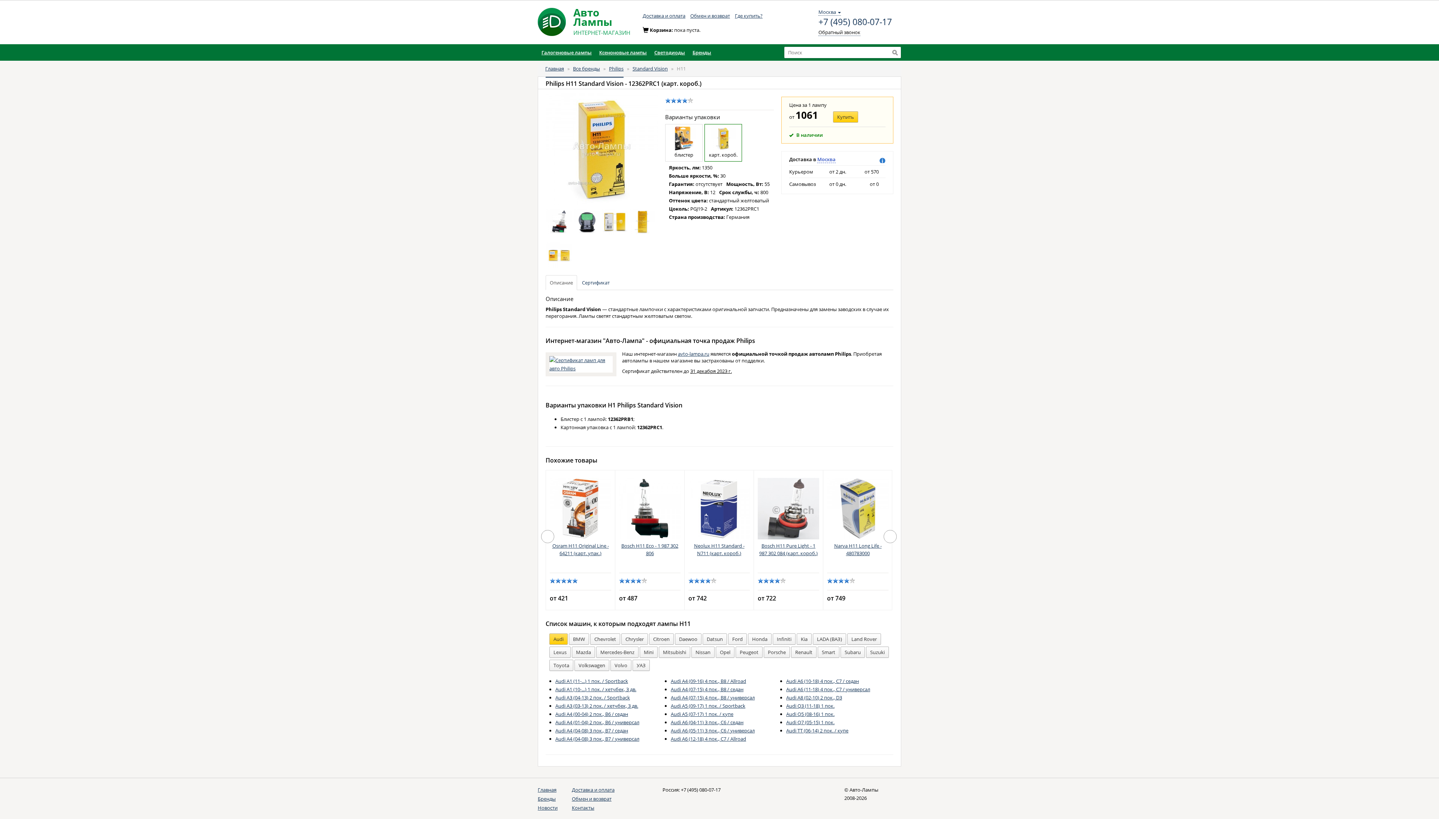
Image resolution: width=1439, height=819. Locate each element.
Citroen (661, 639)
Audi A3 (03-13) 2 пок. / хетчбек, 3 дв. (596, 705)
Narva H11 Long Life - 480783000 (858, 549)
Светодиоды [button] (669, 52)
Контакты (583, 807)
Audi (558, 639)
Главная (554, 68)
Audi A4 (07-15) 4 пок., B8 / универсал (713, 697)
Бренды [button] (702, 52)
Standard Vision (650, 68)
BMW (579, 639)
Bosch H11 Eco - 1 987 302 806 (649, 549)
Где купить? (749, 15)
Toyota (561, 665)
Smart (828, 652)
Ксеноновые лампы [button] (623, 52)
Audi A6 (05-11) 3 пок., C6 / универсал (713, 730)
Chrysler (634, 639)
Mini (649, 652)
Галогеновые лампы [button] (566, 52)
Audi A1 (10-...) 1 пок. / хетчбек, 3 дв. (595, 689)
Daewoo (688, 639)
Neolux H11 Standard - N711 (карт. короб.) (719, 549)
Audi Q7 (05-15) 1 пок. (810, 722)
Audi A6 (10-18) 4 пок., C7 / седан (822, 681)
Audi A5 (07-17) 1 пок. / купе (702, 714)
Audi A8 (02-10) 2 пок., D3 (814, 697)
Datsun (715, 639)
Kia (804, 639)
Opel (725, 652)
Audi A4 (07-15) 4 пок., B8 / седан (707, 689)
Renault (803, 652)
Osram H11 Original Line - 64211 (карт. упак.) (580, 549)
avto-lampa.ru (693, 353)
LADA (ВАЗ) (829, 639)
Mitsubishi (674, 652)
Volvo (621, 665)
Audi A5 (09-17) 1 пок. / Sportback (708, 705)
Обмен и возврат (710, 15)
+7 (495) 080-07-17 (855, 22)
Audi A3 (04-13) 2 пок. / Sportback (592, 697)
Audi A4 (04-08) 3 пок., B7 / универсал (597, 738)
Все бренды (586, 68)
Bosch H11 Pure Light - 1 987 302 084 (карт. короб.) (788, 549)
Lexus (560, 652)
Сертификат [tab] (596, 282)
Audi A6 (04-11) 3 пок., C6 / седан (707, 722)
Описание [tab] (561, 282)
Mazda (583, 652)
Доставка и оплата (664, 15)
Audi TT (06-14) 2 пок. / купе (817, 730)
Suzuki (877, 652)
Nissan (703, 652)
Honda (759, 639)
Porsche (777, 652)
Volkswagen (592, 665)
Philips (616, 68)
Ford (737, 639)
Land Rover (864, 639)
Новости (548, 807)
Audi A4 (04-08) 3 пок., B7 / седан (591, 730)
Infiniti (784, 639)
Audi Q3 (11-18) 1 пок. (810, 705)
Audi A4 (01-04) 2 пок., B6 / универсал (597, 722)
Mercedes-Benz (617, 652)
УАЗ (641, 665)
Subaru (853, 652)
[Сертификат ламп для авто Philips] (581, 363)
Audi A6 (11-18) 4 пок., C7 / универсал (828, 689)
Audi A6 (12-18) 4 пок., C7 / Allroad (708, 738)
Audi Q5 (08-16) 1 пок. (810, 714)
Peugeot (749, 652)
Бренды (547, 798)
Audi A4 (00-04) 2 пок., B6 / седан (591, 714)
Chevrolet (605, 639)
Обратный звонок (839, 32)
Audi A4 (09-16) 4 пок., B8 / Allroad (708, 681)
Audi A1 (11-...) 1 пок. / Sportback (591, 681)
